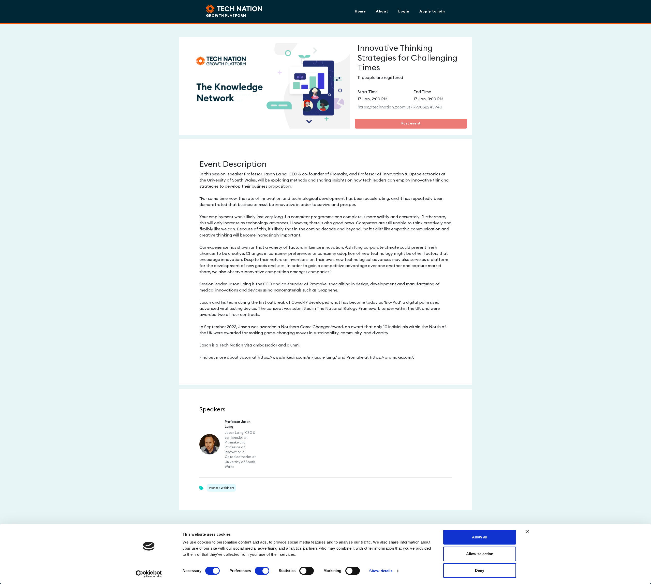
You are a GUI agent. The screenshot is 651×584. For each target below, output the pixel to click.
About (382, 11)
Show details (380, 571)
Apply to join (432, 11)
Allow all (479, 537)
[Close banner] (527, 531)
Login (403, 11)
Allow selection (479, 554)
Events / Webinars (221, 488)
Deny (479, 570)
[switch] (262, 571)
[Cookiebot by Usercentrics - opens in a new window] (149, 574)
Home (360, 11)
